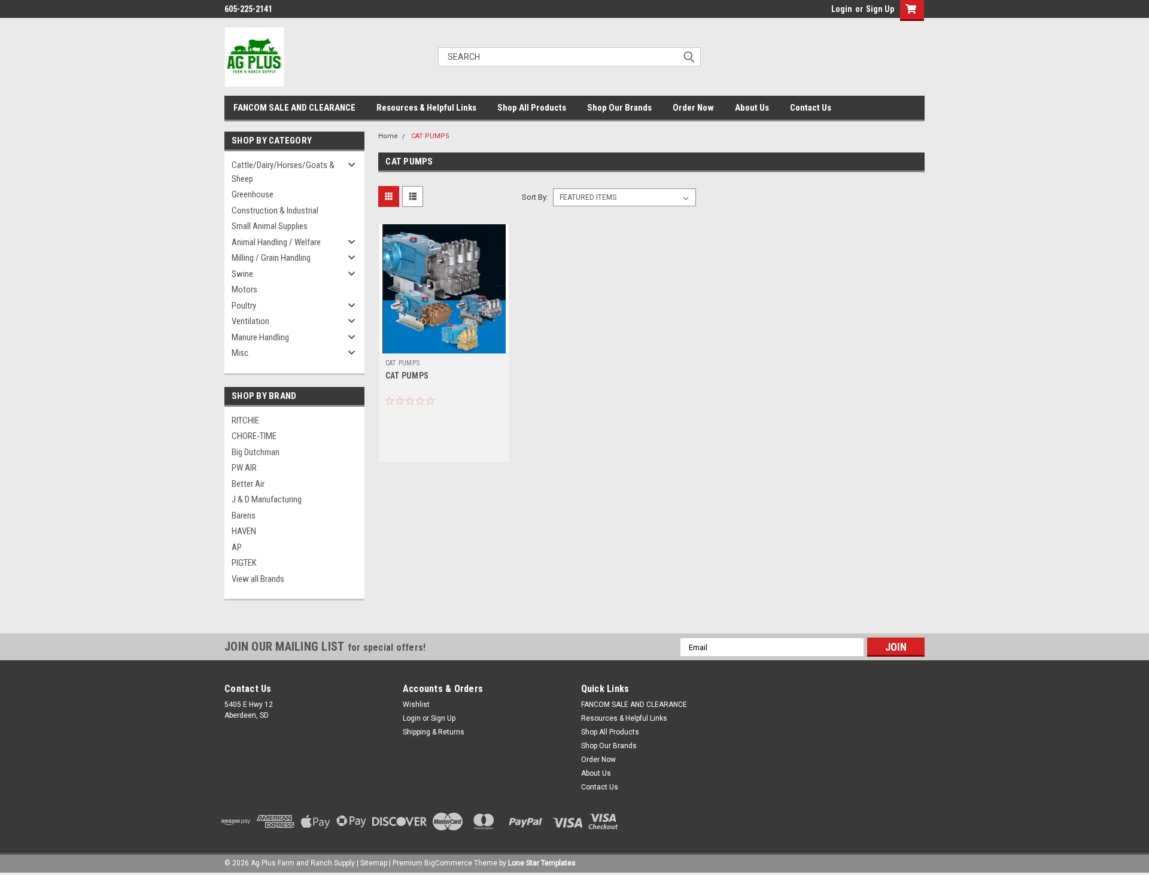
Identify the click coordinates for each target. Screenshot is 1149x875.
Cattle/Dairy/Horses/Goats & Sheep (283, 172)
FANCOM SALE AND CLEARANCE (294, 107)
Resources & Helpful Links (426, 107)
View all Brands (258, 579)
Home (388, 136)
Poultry (244, 305)
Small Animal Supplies (270, 226)
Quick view (444, 344)
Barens (244, 515)
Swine (242, 274)
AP (237, 547)
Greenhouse (252, 194)
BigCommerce (448, 863)
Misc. (241, 352)
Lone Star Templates (542, 863)
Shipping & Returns (433, 732)
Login (841, 9)
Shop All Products (531, 107)
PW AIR (244, 467)
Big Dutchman (255, 452)
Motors (244, 289)
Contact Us (810, 107)
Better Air (248, 483)
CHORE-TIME (254, 436)
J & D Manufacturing (267, 499)
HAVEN (244, 531)
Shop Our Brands (619, 107)
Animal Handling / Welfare (276, 242)
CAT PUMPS (430, 136)
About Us (752, 107)
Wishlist (416, 704)
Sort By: (535, 197)
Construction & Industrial (275, 210)
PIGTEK (244, 562)
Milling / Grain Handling (271, 257)
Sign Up (880, 9)
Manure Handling (260, 337)
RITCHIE (245, 420)
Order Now (693, 107)
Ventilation (250, 321)
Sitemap (373, 863)
